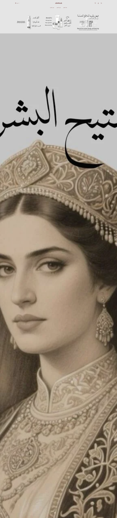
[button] (95, 3)
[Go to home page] (58, 3)
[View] (29, 22)
